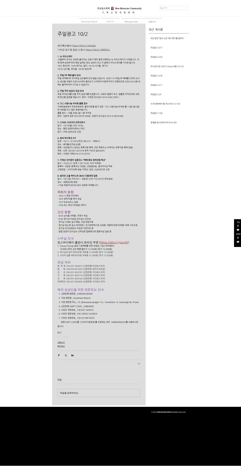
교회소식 (65, 337)
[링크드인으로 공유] (72, 355)
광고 (59, 337)
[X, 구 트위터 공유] (65, 355)
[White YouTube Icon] (238, 229)
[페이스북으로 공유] (58, 355)
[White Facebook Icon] (238, 225)
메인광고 (61, 346)
